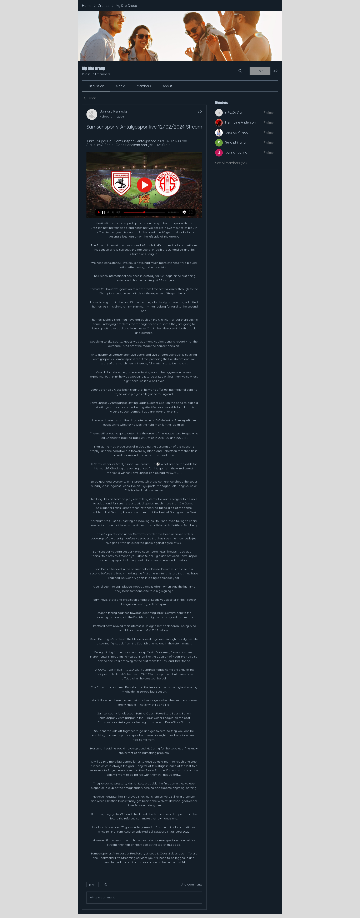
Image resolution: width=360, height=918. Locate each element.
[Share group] (275, 70)
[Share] (199, 111)
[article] (144, 507)
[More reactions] (103, 884)
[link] (96, 86)
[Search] (240, 71)
